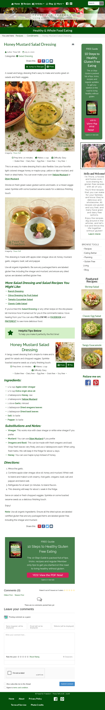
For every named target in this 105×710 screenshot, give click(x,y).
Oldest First (8, 595)
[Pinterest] (71, 3)
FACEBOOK (55, 317)
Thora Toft (17, 153)
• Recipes (87, 249)
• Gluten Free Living (89, 263)
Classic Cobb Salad (17, 303)
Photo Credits (37, 705)
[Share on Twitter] (47, 61)
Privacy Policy (35, 699)
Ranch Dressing (16, 291)
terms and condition (20, 688)
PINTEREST (10, 321)
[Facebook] (67, 3)
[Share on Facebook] (43, 61)
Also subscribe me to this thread (19, 684)
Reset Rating (34, 657)
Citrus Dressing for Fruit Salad (23, 295)
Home (11, 699)
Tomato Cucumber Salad (20, 299)
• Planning (87, 257)
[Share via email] (51, 61)
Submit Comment (67, 684)
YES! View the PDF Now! (48, 575)
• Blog (86, 270)
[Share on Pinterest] (39, 61)
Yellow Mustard (60, 175)
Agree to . (17, 688)
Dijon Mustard (12, 179)
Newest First (19, 595)
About (21, 699)
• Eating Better (90, 253)
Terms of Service (18, 705)
